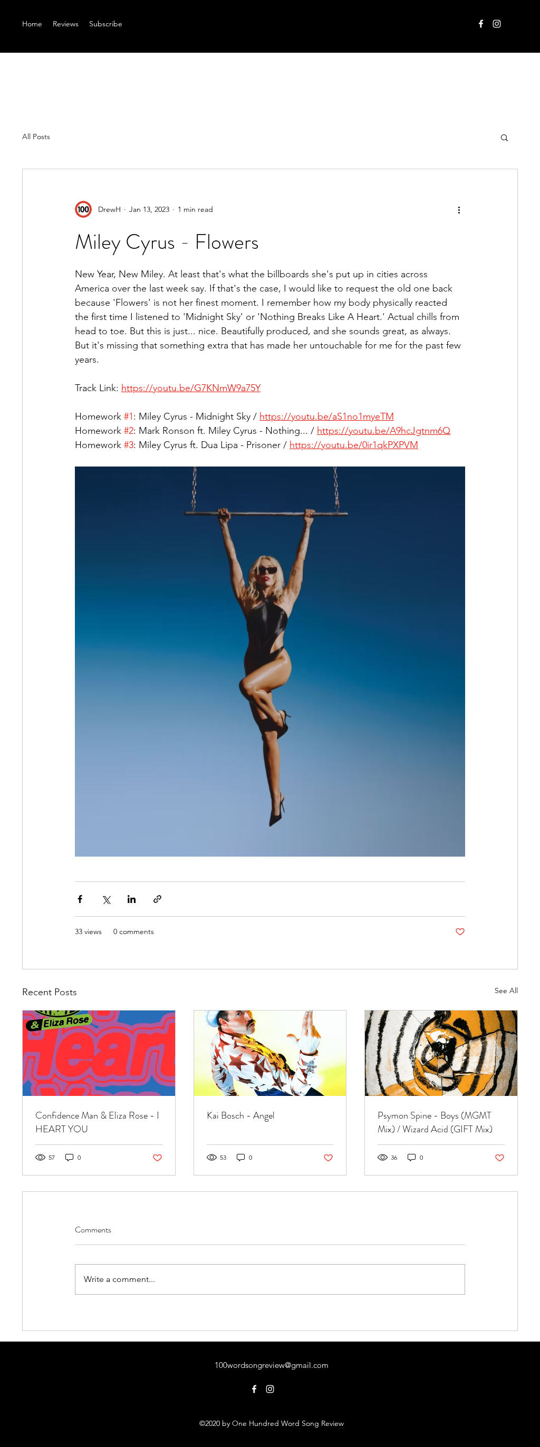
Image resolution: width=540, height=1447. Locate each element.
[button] (504, 137)
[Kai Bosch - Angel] (270, 1053)
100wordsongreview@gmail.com (272, 1365)
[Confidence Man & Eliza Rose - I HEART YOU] (99, 1053)
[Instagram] (496, 23)
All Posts (36, 136)
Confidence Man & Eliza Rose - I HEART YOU (97, 1122)
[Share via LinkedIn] (132, 899)
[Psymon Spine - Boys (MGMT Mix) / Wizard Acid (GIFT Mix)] (441, 1053)
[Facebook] (481, 23)
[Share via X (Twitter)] (106, 899)
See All (506, 990)
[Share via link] (157, 899)
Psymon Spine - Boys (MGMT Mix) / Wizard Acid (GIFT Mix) (435, 1122)
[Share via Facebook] (80, 899)
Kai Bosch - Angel (241, 1115)
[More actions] (458, 209)
